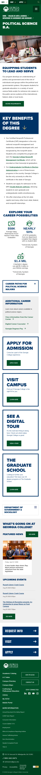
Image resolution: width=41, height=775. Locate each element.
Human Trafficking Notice (10, 735)
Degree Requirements (13, 104)
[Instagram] (37, 693)
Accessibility (13, 767)
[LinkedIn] (25, 693)
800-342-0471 (10, 758)
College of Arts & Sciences (17, 16)
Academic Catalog (9, 673)
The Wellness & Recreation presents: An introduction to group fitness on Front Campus (17, 604)
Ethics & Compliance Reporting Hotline (14, 731)
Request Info (14, 631)
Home (5, 16)
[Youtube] (33, 693)
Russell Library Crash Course (13, 585)
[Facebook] (29, 693)
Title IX (5, 747)
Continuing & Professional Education (11, 690)
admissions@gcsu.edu (12, 762)
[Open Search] (38, 2)
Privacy (5, 767)
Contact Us (30, 682)
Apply (21, 2)
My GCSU (6, 699)
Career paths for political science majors (16, 286)
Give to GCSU (30, 675)
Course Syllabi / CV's (9, 723)
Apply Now (14, 363)
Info (3, 2)
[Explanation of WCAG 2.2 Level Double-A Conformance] (36, 767)
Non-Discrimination (8, 739)
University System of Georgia (23, 767)
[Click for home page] (11, 11)
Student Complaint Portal (10, 743)
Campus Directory (9, 681)
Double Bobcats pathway (20, 187)
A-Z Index (6, 677)
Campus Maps (8, 685)
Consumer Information (9, 720)
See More (9, 616)
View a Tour (14, 443)
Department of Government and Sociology (17, 18)
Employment (6, 727)
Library (5, 695)
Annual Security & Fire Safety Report (13, 712)
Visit (12, 2)
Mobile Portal (7, 703)
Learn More (14, 399)
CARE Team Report (8, 716)
